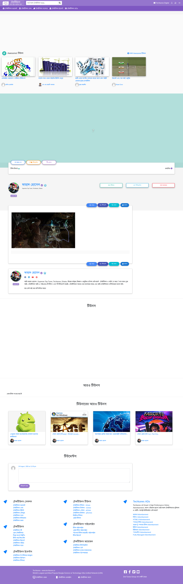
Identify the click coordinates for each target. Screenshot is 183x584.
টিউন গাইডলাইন (78, 528)
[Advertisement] (91, 35)
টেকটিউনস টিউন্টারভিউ (80, 545)
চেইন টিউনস (77, 518)
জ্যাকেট (11, 8)
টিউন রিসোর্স (77, 535)
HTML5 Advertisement (141, 520)
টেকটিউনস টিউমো (19, 560)
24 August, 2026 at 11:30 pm (27, 466)
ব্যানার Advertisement (140, 514)
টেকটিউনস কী (17, 530)
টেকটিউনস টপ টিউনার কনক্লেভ (22, 555)
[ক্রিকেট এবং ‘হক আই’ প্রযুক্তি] (129, 67)
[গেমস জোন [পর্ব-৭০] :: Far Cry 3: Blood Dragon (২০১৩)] (154, 421)
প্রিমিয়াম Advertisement (141, 530)
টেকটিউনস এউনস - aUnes (82, 510)
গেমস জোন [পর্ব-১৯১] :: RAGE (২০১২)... (66, 434)
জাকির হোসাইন (9, 84)
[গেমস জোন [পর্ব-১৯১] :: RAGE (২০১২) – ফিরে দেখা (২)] (69, 421)
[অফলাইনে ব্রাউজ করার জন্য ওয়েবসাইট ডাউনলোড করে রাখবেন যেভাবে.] (111, 421)
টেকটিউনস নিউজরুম (19, 518)
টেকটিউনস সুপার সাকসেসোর (82, 550)
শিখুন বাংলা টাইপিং (19, 535)
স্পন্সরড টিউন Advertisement (143, 522)
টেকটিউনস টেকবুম (19, 513)
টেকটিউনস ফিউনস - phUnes (82, 513)
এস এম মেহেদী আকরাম (48, 84)
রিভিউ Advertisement (140, 527)
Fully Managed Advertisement (144, 535)
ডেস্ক (26, 8)
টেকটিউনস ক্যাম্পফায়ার (80, 553)
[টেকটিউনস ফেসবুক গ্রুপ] (130, 573)
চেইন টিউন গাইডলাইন (80, 530)
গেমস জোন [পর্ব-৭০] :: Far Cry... (148, 434)
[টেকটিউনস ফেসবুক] (125, 573)
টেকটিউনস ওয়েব (41, 577)
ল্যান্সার (42, 8)
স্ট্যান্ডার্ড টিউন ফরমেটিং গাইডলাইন (84, 533)
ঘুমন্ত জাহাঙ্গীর (82, 84)
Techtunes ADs (141, 501)
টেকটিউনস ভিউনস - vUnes (82, 508)
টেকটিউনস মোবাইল (64, 577)
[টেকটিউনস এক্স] (134, 573)
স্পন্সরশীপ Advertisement (142, 532)
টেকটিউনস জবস (18, 520)
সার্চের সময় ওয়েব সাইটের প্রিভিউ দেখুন (50, 78)
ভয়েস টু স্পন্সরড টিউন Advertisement (145, 525)
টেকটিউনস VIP (78, 548)
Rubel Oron (119, 84)
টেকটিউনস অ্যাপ (85, 577)
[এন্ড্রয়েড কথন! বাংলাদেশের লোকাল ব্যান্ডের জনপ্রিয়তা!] (26, 421)
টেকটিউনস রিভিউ (18, 510)
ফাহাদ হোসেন (31, 184)
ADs (72, 8)
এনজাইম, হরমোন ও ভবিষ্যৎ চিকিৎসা (13, 78)
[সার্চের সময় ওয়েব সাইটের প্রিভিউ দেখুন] (55, 67)
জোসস (125, 205)
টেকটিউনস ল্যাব (18, 515)
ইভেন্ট (57, 8)
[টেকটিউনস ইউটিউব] (138, 573)
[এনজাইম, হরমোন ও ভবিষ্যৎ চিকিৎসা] (17, 71)
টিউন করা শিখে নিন (19, 538)
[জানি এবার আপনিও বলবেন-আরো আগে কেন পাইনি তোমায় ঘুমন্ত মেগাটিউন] (92, 67)
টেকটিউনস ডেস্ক (18, 508)
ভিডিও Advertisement (140, 517)
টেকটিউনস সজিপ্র (18, 543)
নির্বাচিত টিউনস (77, 515)
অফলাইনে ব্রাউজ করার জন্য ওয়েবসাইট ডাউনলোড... (111, 434)
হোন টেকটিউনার (18, 533)
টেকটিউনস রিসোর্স (19, 540)
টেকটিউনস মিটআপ (19, 558)
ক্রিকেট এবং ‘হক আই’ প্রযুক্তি (121, 78)
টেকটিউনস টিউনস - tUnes (81, 505)
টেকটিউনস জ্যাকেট (19, 505)
